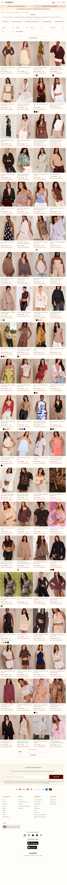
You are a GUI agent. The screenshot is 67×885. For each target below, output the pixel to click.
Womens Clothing (15, 12)
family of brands (52, 781)
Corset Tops (5, 21)
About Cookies (37, 804)
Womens (8, 12)
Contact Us (20, 808)
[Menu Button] (2, 2)
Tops (22, 12)
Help (4, 799)
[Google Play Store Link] (32, 843)
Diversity (20, 804)
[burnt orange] (37, 393)
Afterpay (4, 808)
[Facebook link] (29, 835)
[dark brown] (18, 356)
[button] (53, 2)
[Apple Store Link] (32, 847)
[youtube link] (33, 835)
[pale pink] (43, 320)
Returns (4, 802)
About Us (20, 799)
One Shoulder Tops (47, 21)
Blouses (27, 12)
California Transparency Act (40, 814)
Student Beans (6, 816)
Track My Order (53, 802)
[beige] (39, 112)
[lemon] (45, 320)
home (2, 12)
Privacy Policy (37, 802)
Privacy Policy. (46, 782)
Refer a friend (53, 804)
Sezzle (4, 814)
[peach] (37, 713)
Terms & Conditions (38, 799)
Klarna (4, 812)
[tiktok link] (37, 835)
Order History (53, 799)
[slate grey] (22, 429)
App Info (36, 806)
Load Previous (33, 38)
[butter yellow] (51, 75)
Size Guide (5, 804)
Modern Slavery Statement (24, 806)
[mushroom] (37, 250)
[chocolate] (53, 75)
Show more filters (19, 31)
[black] (34, 112)
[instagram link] (25, 835)
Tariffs (35, 810)
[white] (34, 250)
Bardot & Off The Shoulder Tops (32, 21)
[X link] (41, 835)
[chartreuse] (34, 75)
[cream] (34, 320)
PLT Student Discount (23, 802)
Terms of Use (37, 812)
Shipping (5, 806)
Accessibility (37, 808)
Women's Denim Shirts (17, 21)
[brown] (37, 75)
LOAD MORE (33, 755)
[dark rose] (41, 320)
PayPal (4, 810)
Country (4, 823)
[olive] (20, 356)
